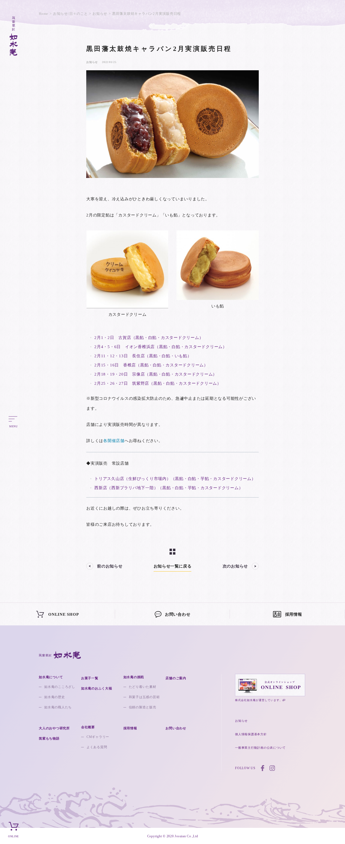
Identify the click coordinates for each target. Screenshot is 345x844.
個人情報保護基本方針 (251, 734)
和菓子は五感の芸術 (144, 697)
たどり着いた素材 (142, 687)
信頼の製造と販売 (142, 707)
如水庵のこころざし (59, 687)
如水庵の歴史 (54, 697)
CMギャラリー (98, 737)
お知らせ (99, 13)
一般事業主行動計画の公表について (260, 747)
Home (43, 13)
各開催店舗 (114, 441)
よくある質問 (97, 747)
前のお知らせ (110, 566)
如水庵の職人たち (58, 707)
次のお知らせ (235, 566)
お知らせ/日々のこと (70, 13)
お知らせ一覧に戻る (172, 566)
